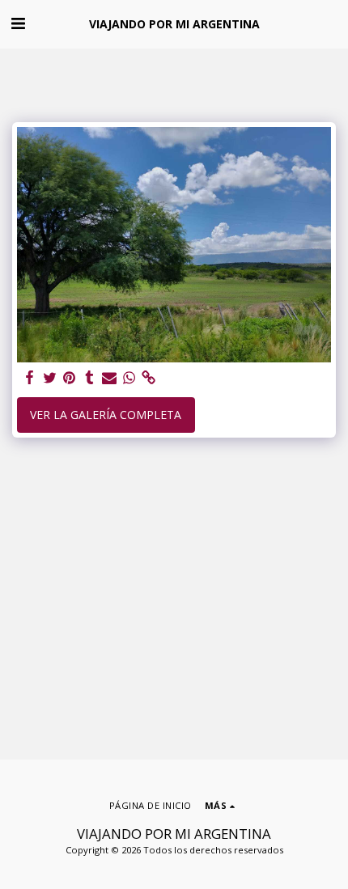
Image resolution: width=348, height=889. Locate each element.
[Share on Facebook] (30, 377)
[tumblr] (90, 377)
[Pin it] (69, 377)
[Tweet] (50, 377)
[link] (149, 377)
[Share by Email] (109, 377)
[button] (18, 23)
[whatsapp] (129, 377)
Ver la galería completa (105, 414)
